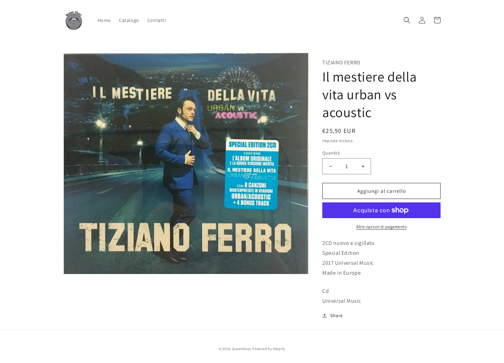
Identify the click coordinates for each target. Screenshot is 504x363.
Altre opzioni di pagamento (381, 226)
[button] (407, 20)
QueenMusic (242, 349)
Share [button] (336, 315)
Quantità (331, 153)
